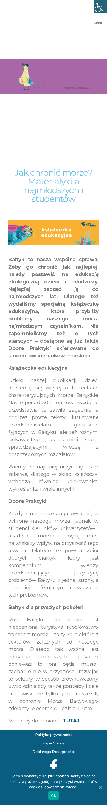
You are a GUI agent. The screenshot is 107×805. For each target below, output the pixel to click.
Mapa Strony (53, 743)
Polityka (42, 734)
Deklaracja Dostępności (53, 751)
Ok (53, 795)
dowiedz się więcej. (61, 787)
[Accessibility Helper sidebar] (100, 6)
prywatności (61, 734)
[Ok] (100, 787)
